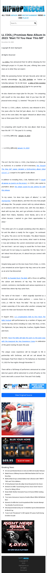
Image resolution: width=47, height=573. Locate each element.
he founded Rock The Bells (17, 278)
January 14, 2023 (24, 136)
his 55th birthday (26, 79)
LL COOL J (6, 62)
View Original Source (23, 395)
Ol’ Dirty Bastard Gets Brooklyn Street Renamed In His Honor (24, 484)
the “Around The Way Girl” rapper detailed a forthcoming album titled (23, 169)
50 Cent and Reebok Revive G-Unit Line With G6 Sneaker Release (25, 471)
